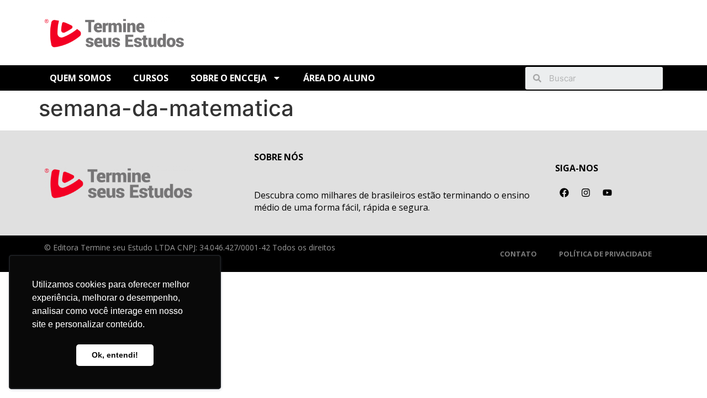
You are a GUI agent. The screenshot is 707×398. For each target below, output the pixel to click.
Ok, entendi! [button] (115, 354)
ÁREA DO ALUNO (339, 78)
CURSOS (150, 78)
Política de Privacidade (605, 254)
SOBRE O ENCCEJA (229, 78)
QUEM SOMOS (80, 78)
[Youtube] (607, 193)
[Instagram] (586, 193)
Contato (518, 254)
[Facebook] (564, 193)
